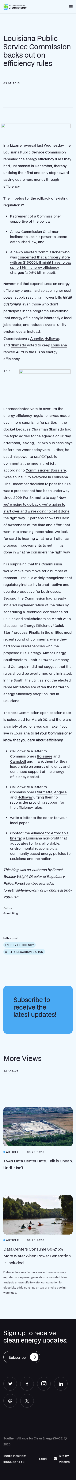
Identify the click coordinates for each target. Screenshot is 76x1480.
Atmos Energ (53, 652)
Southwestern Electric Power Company (35, 659)
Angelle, (37, 338)
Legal (43, 1459)
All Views (10, 1070)
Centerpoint (21, 666)
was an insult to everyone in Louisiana (36, 476)
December (43, 165)
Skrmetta (19, 345)
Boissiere (44, 756)
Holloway (52, 338)
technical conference (45, 611)
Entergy (34, 652)
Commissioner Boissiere (46, 470)
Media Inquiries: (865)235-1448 (14, 1459)
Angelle (60, 792)
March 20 (39, 719)
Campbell (18, 761)
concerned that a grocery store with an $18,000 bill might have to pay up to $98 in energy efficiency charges (40, 265)
